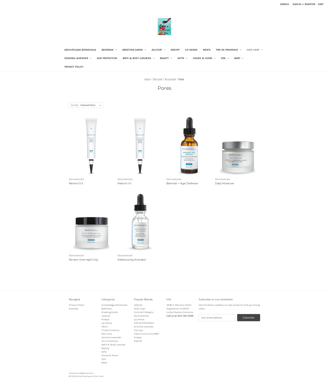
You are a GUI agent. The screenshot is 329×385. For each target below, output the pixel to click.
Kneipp (175, 49)
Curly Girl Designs (144, 312)
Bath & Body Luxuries (137, 58)
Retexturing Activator (132, 259)
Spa (223, 58)
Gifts (181, 58)
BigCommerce (87, 373)
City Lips (138, 330)
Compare (90, 149)
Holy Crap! (139, 308)
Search (284, 4)
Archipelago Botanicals (80, 49)
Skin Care (253, 49)
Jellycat (156, 49)
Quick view (91, 142)
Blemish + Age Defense (182, 183)
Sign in (297, 4)
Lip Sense (191, 49)
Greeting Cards (132, 49)
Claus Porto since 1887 (146, 333)
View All (138, 341)
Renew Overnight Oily (83, 259)
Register (310, 4)
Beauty (164, 58)
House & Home (202, 58)
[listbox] (91, 105)
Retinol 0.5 (76, 183)
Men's (207, 49)
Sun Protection (107, 58)
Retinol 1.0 (124, 183)
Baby (237, 58)
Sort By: (75, 105)
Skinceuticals (141, 315)
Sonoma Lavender (76, 58)
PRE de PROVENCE (144, 323)
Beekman (107, 49)
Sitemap (73, 308)
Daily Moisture (224, 183)
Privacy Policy (73, 66)
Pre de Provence (227, 49)
